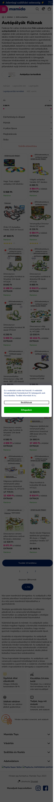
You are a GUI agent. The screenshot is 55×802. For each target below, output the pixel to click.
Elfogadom (26, 409)
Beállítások (26, 402)
